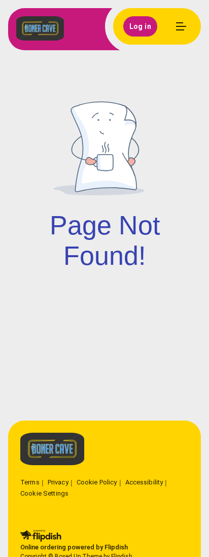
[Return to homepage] (52, 450)
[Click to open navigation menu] (180, 26)
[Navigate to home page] (40, 29)
